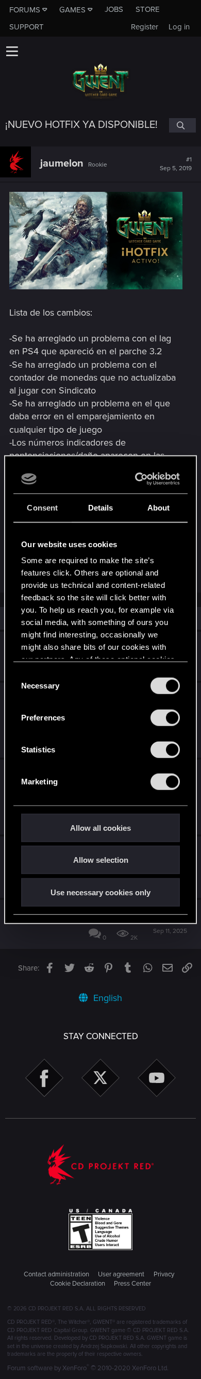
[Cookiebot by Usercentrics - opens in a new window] (137, 479)
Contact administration (56, 1274)
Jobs (114, 9)
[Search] (182, 125)
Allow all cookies (100, 827)
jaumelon (61, 163)
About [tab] (158, 507)
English (106, 998)
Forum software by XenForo (88, 1368)
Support (26, 26)
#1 (176, 164)
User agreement (121, 1274)
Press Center (132, 1283)
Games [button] (72, 9)
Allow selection (100, 860)
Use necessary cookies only (100, 892)
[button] (12, 51)
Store (148, 9)
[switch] (165, 717)
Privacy (164, 1274)
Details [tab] (100, 507)
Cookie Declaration (77, 1283)
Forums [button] (24, 9)
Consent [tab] (42, 507)
